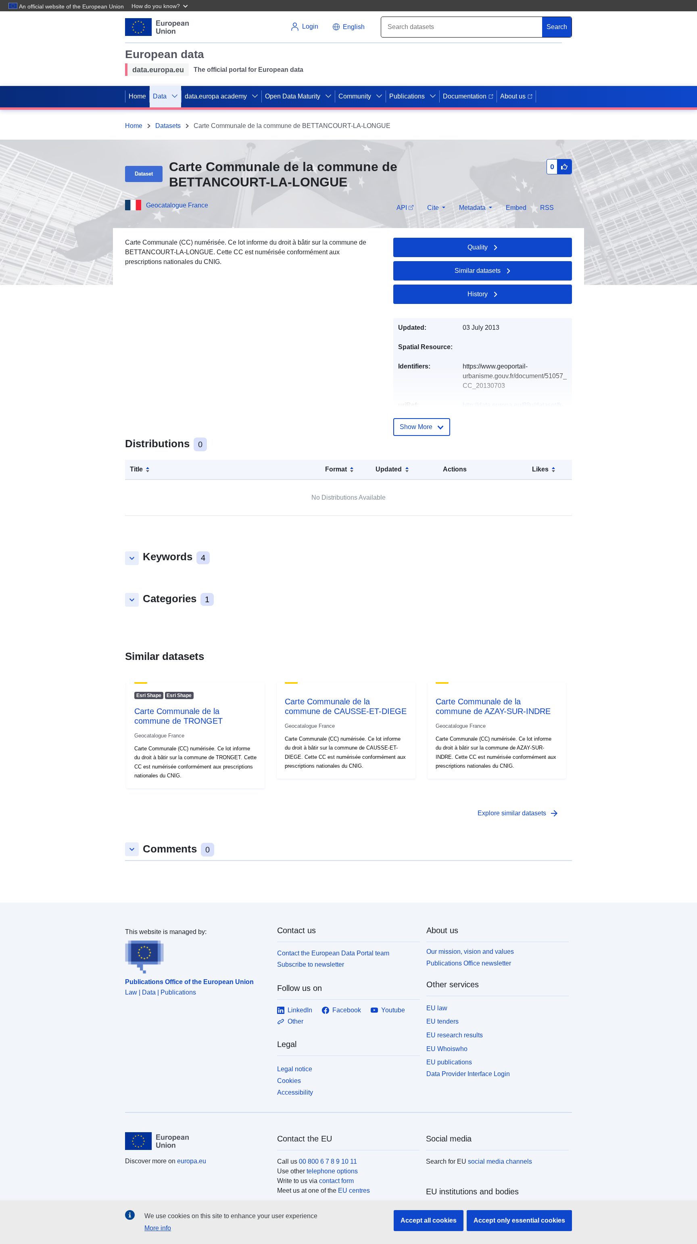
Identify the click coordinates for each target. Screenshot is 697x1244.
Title (136, 469)
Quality (477, 247)
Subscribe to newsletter (310, 964)
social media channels (500, 1161)
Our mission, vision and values (470, 951)
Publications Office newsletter (468, 963)
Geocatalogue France (177, 205)
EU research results (454, 1035)
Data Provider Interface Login (468, 1073)
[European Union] (196, 1141)
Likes (540, 469)
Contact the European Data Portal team (333, 953)
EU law (436, 1008)
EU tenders (442, 1021)
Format (336, 469)
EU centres (354, 1190)
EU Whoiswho (446, 1048)
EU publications (449, 1062)
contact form (336, 1180)
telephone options (332, 1171)
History (477, 294)
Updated (389, 469)
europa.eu (191, 1161)
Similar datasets (478, 270)
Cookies (289, 1080)
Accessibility (295, 1092)
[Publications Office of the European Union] (196, 955)
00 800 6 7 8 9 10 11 (328, 1161)
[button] (160, 5)
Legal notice (294, 1069)
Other (295, 1021)
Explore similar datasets (518, 813)
